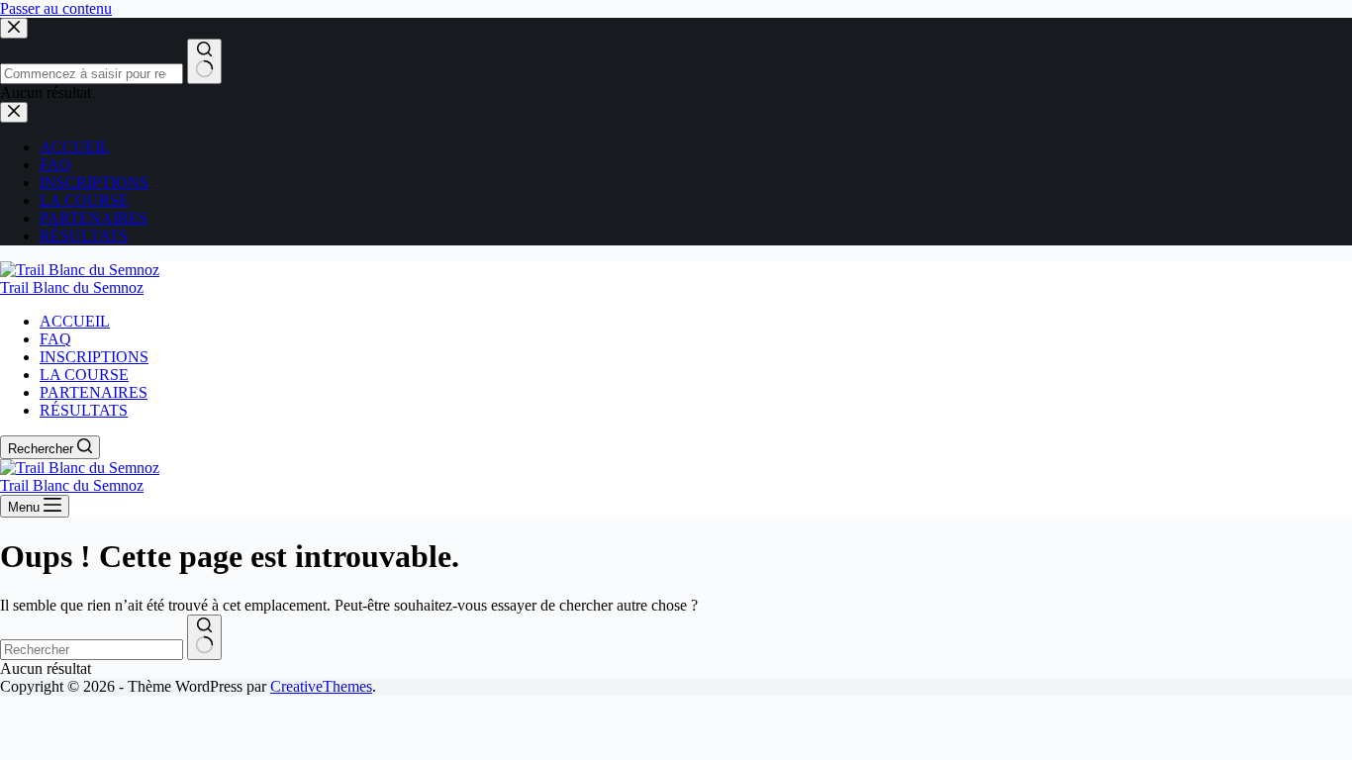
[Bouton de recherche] (204, 637)
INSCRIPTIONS (94, 356)
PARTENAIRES (93, 392)
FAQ (55, 339)
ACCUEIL (75, 321)
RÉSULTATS (84, 410)
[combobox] (91, 649)
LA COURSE (84, 374)
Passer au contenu (56, 8)
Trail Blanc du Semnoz (72, 287)
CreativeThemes (321, 686)
